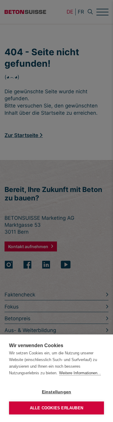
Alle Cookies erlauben (56, 408)
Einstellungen (56, 392)
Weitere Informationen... (80, 373)
